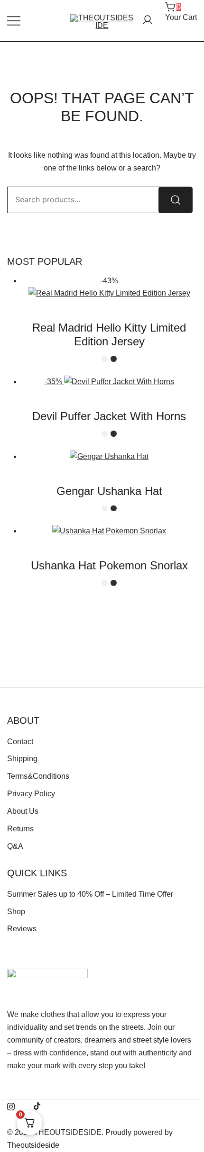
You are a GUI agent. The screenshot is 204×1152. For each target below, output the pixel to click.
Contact (20, 742)
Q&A (15, 846)
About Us (22, 811)
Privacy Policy (31, 794)
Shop (16, 912)
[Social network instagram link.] (11, 1105)
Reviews (22, 929)
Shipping (22, 759)
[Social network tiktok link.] (37, 1105)
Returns (20, 829)
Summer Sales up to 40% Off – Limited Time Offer (90, 894)
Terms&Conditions (38, 776)
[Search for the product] (175, 200)
